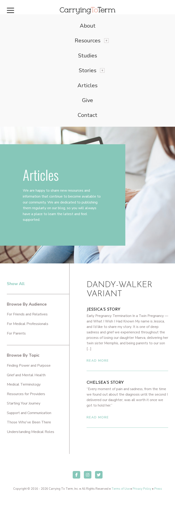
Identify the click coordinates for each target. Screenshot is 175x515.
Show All (16, 283)
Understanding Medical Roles (30, 431)
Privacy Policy (142, 489)
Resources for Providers (26, 394)
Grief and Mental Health (26, 375)
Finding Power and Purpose (29, 365)
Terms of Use (120, 489)
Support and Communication (29, 412)
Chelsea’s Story (105, 383)
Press (158, 489)
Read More (98, 360)
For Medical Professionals (27, 323)
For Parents (16, 333)
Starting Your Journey (23, 403)
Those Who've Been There (29, 422)
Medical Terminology (24, 384)
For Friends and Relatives (27, 314)
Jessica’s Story (103, 310)
